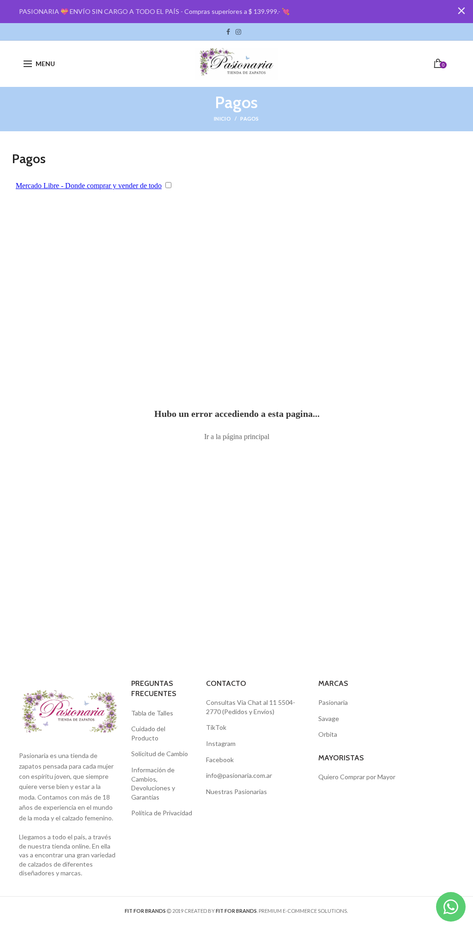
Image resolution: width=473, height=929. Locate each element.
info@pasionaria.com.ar (239, 775)
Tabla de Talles (152, 713)
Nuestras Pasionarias (236, 791)
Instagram (238, 32)
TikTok (246, 32)
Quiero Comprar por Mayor (356, 777)
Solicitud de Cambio (159, 754)
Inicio (222, 119)
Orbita (327, 734)
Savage (328, 718)
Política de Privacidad (161, 813)
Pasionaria (333, 702)
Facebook (228, 32)
